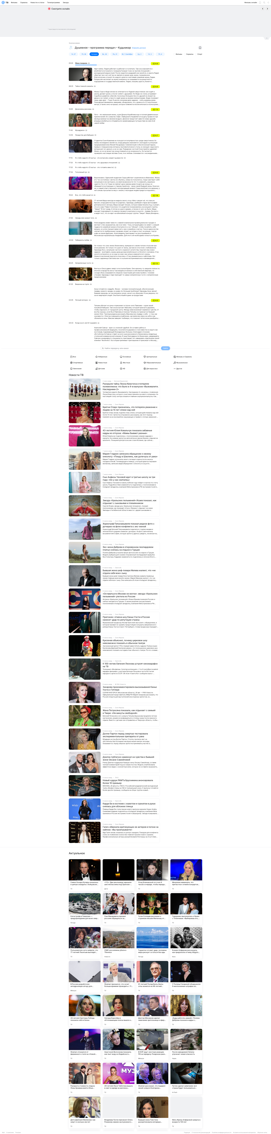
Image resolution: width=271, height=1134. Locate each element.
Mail (3, 1132)
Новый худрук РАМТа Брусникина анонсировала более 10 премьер (128, 781)
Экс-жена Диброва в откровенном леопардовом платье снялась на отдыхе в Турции (128, 548)
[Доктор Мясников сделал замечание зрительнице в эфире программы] (152, 1011)
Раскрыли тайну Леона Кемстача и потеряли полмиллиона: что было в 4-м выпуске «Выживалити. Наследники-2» (130, 387)
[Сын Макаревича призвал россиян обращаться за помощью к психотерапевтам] (118, 909)
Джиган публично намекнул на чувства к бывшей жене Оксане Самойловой (128, 758)
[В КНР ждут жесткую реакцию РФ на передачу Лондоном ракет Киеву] (152, 1045)
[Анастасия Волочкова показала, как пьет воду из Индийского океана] (118, 1045)
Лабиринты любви (82, 240)
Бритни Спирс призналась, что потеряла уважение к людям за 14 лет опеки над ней (130, 408)
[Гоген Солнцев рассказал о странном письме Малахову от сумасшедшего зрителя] (152, 909)
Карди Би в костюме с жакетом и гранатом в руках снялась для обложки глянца (129, 805)
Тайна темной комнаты (84, 86)
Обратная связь (262, 1132)
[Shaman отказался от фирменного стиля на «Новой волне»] (85, 1045)
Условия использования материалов (244, 1132)
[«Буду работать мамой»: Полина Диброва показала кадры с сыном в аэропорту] (186, 1011)
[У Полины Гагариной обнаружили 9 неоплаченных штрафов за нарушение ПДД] (186, 977)
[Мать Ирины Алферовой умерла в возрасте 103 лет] (186, 1112)
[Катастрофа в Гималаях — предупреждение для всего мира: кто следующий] (85, 909)
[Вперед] (267, 9)
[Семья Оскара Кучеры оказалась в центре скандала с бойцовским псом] (85, 875)
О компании (10, 1132)
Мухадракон (80, 130)
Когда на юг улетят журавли (86, 323)
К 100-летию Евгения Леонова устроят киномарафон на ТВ (130, 665)
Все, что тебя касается (84, 195)
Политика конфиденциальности (221, 1132)
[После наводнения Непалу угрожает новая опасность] (186, 1045)
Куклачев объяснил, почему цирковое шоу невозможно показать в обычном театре (125, 641)
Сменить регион (139, 48)
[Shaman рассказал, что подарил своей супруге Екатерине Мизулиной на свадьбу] (152, 1079)
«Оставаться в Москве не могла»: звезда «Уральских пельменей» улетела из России (130, 595)
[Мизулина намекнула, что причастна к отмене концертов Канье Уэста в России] (186, 875)
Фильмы (179, 54)
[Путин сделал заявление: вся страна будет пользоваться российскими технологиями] (186, 1079)
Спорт (199, 54)
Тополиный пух (81, 172)
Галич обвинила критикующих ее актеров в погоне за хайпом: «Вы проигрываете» (130, 828)
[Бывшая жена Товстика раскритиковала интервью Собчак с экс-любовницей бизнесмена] (152, 1112)
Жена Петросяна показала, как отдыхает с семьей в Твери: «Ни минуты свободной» (129, 711)
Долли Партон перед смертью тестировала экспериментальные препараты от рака (125, 735)
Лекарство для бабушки (84, 135)
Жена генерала (81, 63)
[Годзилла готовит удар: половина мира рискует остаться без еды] (152, 943)
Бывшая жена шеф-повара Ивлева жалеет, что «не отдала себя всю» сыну (129, 571)
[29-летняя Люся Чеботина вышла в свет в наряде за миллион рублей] (118, 1079)
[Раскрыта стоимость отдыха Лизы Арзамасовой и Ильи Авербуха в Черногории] (85, 1079)
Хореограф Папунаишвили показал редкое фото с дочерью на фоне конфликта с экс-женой (128, 525)
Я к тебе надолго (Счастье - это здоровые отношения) (96, 163)
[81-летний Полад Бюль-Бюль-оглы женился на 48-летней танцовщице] (152, 977)
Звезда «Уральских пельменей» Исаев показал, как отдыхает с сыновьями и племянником (129, 501)
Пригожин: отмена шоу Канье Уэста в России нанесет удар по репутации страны (126, 618)
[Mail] (3, 2)
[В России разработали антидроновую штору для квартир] (85, 977)
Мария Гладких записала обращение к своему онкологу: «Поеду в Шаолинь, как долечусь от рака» (130, 455)
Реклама (18, 1132)
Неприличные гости (83, 263)
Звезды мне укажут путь (84, 218)
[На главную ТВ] (6, 2)
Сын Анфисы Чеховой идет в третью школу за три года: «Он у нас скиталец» (129, 478)
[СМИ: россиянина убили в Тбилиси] (118, 943)
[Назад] (263, 9)
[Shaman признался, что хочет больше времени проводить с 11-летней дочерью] (118, 977)
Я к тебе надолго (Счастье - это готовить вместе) (94, 167)
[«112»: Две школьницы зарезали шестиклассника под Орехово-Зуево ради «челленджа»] (118, 875)
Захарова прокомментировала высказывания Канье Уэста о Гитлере (130, 688)
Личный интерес (81, 300)
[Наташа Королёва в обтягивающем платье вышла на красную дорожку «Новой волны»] (118, 1011)
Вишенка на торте (82, 284)
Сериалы (189, 54)
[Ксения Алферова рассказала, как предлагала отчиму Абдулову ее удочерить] (186, 943)
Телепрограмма (74, 43)
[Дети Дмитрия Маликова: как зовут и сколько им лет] (85, 1112)
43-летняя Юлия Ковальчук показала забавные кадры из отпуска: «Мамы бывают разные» (127, 431)
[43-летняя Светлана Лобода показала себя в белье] (85, 1011)
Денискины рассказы (83, 109)
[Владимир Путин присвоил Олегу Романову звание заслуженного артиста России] (118, 1112)
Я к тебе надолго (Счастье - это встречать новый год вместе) (99, 158)
